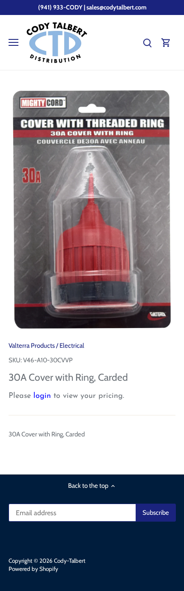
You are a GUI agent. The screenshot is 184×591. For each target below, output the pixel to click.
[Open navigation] (13, 42)
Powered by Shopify (33, 568)
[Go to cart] (166, 42)
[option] (92, 208)
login (42, 396)
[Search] (147, 42)
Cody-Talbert (70, 560)
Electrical (71, 345)
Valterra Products (32, 345)
